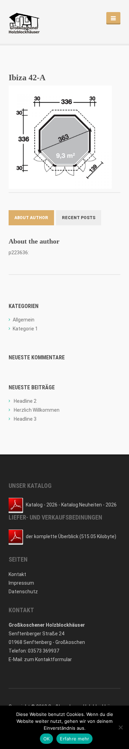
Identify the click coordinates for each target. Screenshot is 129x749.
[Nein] (120, 727)
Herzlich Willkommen (37, 410)
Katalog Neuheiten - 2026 (89, 504)
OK (46, 738)
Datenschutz (23, 591)
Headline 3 (25, 419)
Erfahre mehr (74, 738)
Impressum (21, 583)
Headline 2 (25, 401)
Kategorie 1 (25, 328)
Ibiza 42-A (27, 77)
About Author (31, 217)
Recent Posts (78, 217)
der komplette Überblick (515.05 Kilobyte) (71, 536)
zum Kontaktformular (48, 659)
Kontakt (17, 574)
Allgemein (23, 319)
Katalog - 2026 (41, 504)
